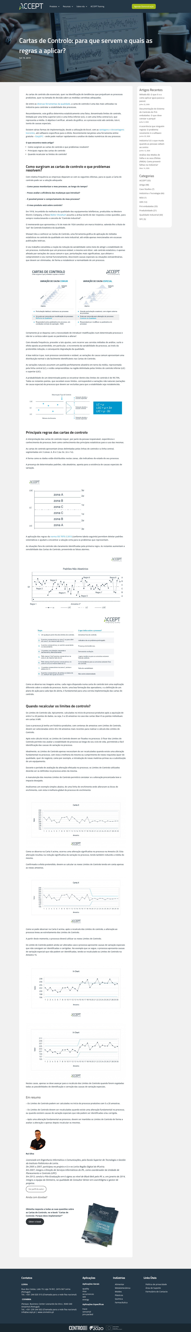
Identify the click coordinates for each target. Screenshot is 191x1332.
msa (84, 1291)
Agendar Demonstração (144, 6)
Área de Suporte (153, 1288)
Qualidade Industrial (149, 214)
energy (85, 1299)
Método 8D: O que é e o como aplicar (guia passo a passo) (151, 97)
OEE (141, 202)
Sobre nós (80, 6)
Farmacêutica (121, 1302)
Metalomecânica (122, 1288)
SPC (141, 219)
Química (119, 1299)
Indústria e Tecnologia (149, 193)
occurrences (88, 1294)
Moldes (118, 1291)
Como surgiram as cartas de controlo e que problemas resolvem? (58, 147)
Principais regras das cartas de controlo (46, 150)
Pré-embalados (146, 206)
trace (84, 1309)
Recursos (67, 6)
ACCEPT (143, 180)
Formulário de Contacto (157, 1291)
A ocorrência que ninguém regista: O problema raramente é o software (151, 129)
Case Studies (145, 189)
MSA (141, 197)
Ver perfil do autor (36, 1189)
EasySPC (39, 136)
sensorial (86, 1311)
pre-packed (87, 1314)
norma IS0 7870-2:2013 (61, 536)
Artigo (142, 184)
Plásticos (119, 1295)
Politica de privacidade (156, 1284)
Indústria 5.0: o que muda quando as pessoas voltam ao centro (151, 144)
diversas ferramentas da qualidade (53, 103)
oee (84, 1296)
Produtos (53, 6)
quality (85, 1288)
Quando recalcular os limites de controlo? (47, 154)
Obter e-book (35, 1221)
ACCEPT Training (97, 6)
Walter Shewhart (58, 214)
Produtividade (146, 210)
